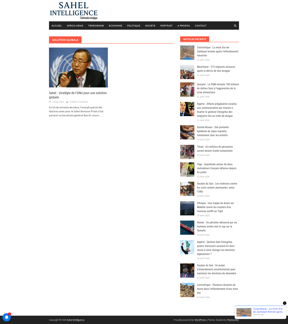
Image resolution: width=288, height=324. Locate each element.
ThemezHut (232, 319)
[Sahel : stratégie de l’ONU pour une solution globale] (78, 67)
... (100, 115)
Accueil (57, 25)
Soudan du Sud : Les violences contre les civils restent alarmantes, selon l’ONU (217, 187)
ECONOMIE (115, 25)
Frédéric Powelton (79, 101)
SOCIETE (150, 25)
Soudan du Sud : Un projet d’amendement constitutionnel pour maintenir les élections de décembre (216, 269)
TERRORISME (96, 25)
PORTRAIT (166, 25)
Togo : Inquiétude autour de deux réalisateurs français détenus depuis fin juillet (216, 168)
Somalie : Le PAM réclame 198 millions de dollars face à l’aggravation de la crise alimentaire (218, 88)
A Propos (184, 25)
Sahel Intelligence (75, 319)
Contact (200, 25)
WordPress (200, 319)
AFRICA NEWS (75, 25)
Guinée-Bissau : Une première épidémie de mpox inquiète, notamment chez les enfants (213, 131)
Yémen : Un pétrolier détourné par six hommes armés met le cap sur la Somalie (217, 226)
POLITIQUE (133, 25)
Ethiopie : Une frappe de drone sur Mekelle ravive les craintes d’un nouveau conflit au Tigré (215, 207)
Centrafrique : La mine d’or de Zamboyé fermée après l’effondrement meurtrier (217, 51)
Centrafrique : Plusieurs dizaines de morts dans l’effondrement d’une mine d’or (217, 288)
